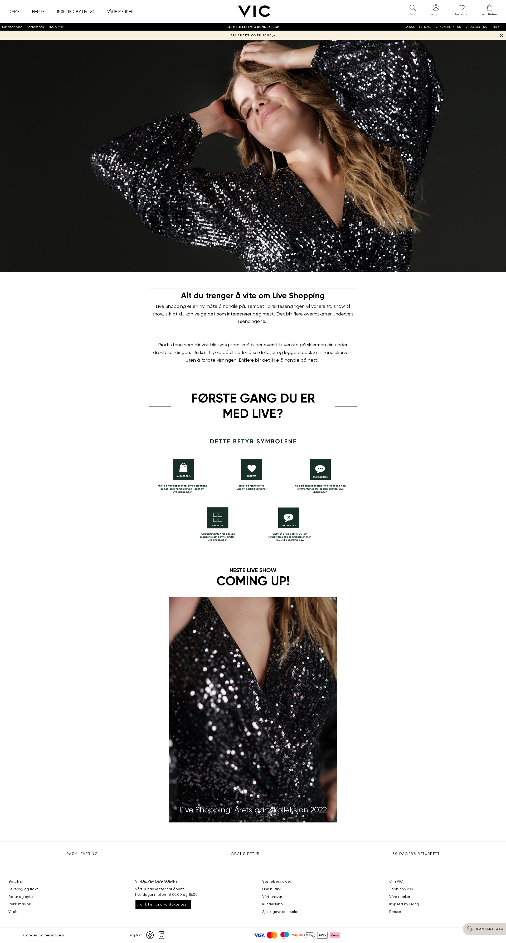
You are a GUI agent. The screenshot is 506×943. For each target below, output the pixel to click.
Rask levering (82, 853)
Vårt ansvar (272, 896)
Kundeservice (12, 27)
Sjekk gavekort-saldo (281, 912)
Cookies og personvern (43, 935)
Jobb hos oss (401, 889)
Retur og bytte (21, 896)
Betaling (15, 881)
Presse (395, 912)
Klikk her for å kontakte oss (163, 904)
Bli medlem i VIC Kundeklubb (253, 27)
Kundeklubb (272, 904)
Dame (14, 11)
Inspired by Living (76, 11)
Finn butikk (56, 27)
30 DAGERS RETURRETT (416, 853)
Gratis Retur (245, 853)
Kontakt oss (35, 27)
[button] (412, 11)
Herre (38, 11)
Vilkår (12, 912)
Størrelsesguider (276, 881)
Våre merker (120, 11)
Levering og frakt (23, 889)
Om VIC (396, 881)
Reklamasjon (19, 904)
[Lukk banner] (501, 35)
